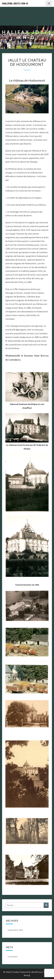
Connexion (13, 956)
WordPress (37, 972)
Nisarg (27, 975)
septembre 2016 (15, 930)
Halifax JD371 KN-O (15, 3)
